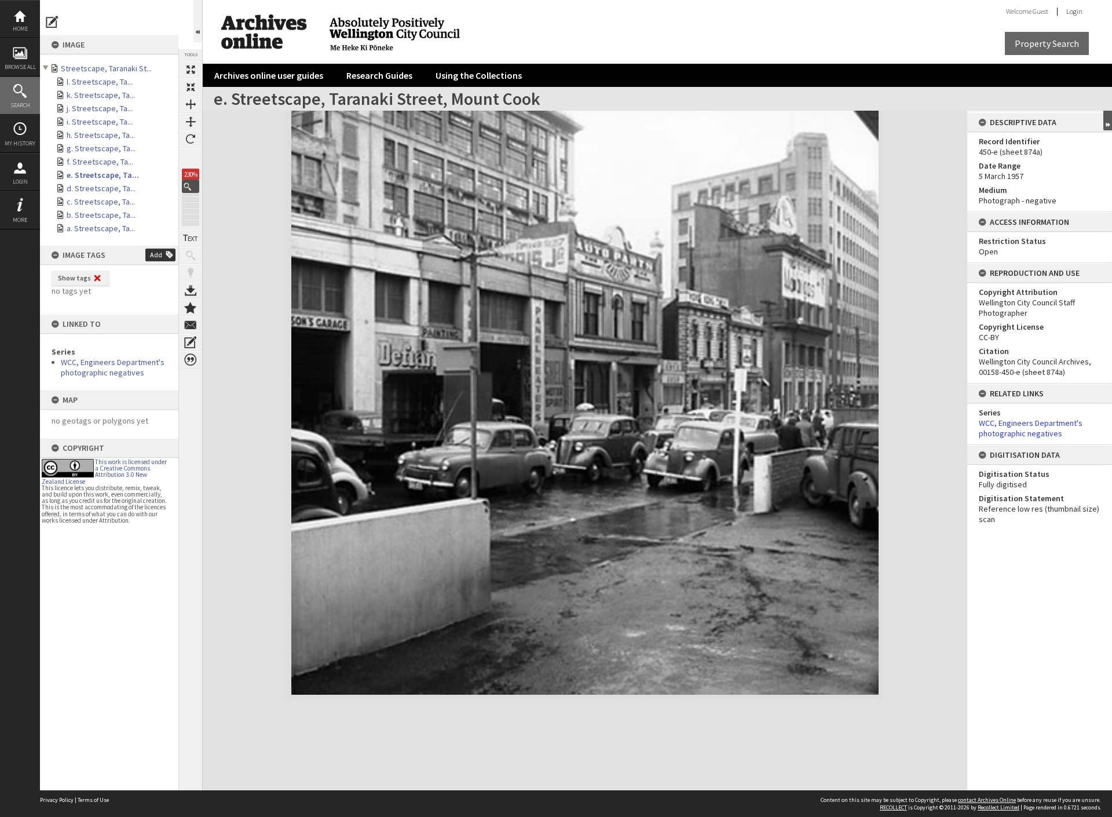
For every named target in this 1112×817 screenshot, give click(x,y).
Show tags (74, 277)
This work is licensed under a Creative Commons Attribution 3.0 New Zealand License (104, 472)
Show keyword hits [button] (190, 255)
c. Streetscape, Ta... (101, 201)
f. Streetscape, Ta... (100, 161)
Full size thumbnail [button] (190, 69)
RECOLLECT (893, 807)
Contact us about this (190, 325)
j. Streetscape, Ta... (100, 108)
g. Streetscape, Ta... (101, 148)
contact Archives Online (987, 800)
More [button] (20, 220)
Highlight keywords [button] (190, 273)
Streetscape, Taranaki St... (106, 68)
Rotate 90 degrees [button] (190, 139)
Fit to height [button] (190, 121)
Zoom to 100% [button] (190, 156)
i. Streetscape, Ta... (100, 121)
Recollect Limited (998, 807)
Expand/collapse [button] (1107, 120)
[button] (190, 186)
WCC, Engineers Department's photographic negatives (112, 367)
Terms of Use (93, 800)
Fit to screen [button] (190, 87)
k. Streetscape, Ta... (101, 95)
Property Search (1047, 43)
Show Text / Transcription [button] (190, 238)
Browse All (20, 67)
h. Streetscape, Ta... (101, 135)
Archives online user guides (268, 75)
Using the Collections (479, 75)
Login (20, 181)
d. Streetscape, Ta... (101, 188)
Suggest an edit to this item (52, 22)
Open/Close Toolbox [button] (197, 21)
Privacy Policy (57, 800)
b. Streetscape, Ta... (101, 215)
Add (156, 254)
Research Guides (379, 75)
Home (20, 28)
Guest (1040, 11)
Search (20, 105)
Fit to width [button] (190, 104)
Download (190, 290)
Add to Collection (190, 307)
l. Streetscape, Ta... (100, 81)
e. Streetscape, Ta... (103, 175)
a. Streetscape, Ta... (101, 228)
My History (20, 143)
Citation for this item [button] (190, 360)
